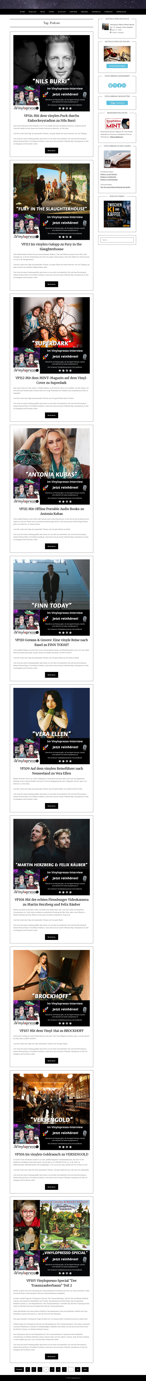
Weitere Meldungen (116, 137)
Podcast (32, 12)
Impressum (121, 12)
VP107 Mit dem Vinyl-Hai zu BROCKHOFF (52, 1031)
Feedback (96, 12)
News (42, 12)
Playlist (62, 12)
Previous (19, 1369)
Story (51, 12)
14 (77, 1369)
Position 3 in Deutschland (109, 179)
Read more (51, 150)
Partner (73, 12)
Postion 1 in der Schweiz (108, 174)
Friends (84, 12)
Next (85, 1369)
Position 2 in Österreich (108, 177)
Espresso (109, 12)
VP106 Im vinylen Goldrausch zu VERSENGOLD (51, 1154)
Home (22, 12)
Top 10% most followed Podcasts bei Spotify (115, 187)
